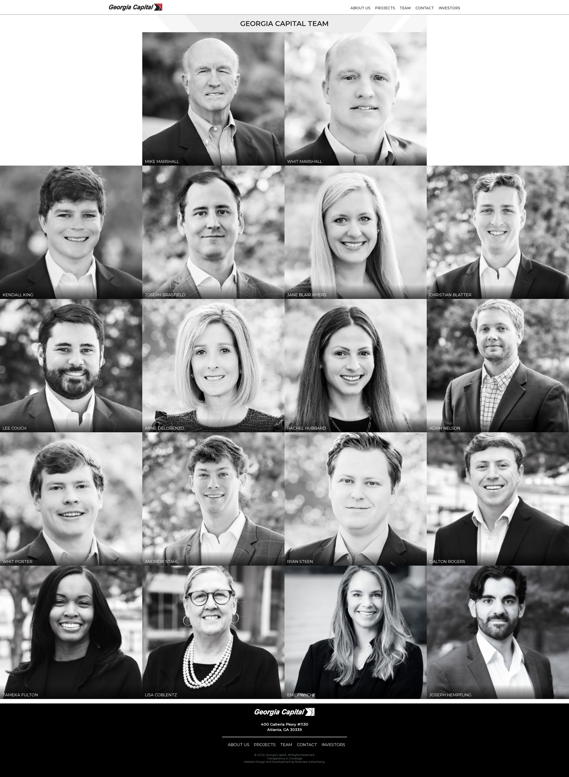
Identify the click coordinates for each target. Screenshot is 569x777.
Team (405, 8)
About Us (360, 8)
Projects (385, 8)
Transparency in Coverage (284, 758)
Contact (424, 8)
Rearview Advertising (310, 761)
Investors (449, 8)
